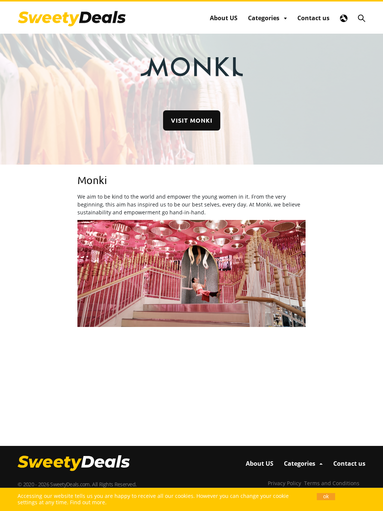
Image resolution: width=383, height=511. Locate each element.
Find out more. (88, 502)
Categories (263, 18)
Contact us (313, 18)
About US (224, 18)
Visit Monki (191, 120)
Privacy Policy (284, 483)
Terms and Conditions (331, 483)
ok (326, 496)
